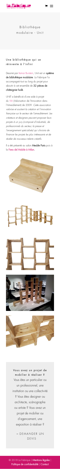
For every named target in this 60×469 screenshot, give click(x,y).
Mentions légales (41, 460)
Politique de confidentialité (24, 464)
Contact (45, 464)
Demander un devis (32, 436)
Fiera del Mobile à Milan (21, 149)
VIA (11, 101)
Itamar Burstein (26, 73)
